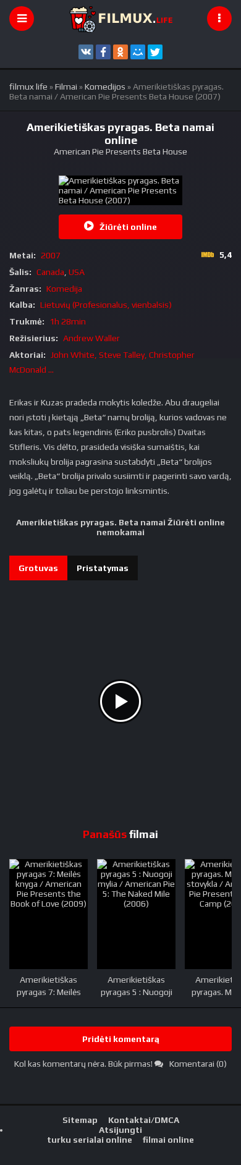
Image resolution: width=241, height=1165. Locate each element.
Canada (50, 272)
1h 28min (67, 321)
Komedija (64, 289)
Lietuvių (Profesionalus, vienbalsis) (106, 305)
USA (77, 272)
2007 (51, 255)
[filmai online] (120, 18)
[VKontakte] (85, 51)
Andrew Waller (91, 338)
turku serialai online (89, 1140)
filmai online (168, 1140)
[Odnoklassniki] (120, 51)
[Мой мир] (137, 51)
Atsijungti (120, 1130)
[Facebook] (103, 51)
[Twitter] (155, 51)
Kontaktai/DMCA (143, 1120)
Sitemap (80, 1120)
